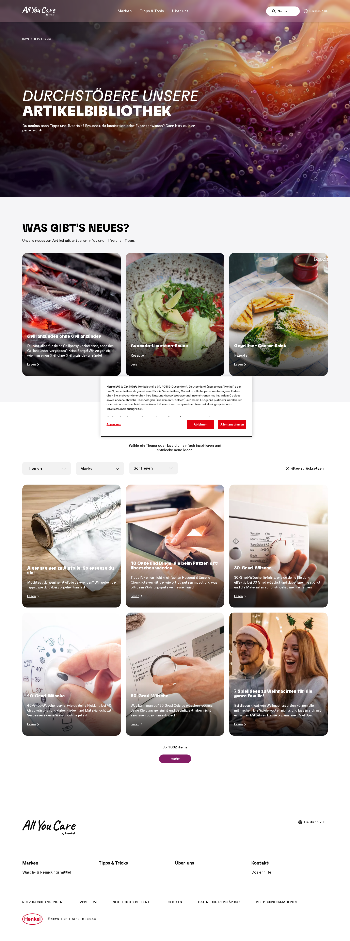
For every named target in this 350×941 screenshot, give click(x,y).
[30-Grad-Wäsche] (278, 546)
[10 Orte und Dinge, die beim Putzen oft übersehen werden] (175, 546)
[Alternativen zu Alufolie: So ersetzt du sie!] (71, 546)
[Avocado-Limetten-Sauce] (175, 314)
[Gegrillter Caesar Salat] (278, 314)
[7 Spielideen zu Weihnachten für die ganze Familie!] (278, 674)
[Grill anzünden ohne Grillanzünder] (71, 314)
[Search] (275, 11)
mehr (175, 759)
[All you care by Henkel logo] (38, 11)
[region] (176, 406)
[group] (175, 314)
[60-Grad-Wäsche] (175, 674)
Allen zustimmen (232, 424)
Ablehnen (200, 424)
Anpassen (114, 424)
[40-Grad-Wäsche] (71, 674)
